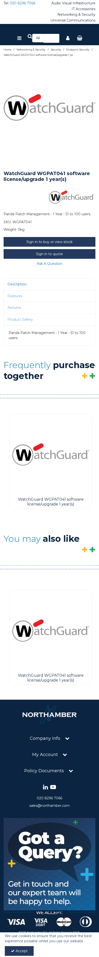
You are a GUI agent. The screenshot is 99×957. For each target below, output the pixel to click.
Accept (22, 951)
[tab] (49, 284)
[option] (49, 107)
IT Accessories (83, 9)
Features (14, 296)
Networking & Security (76, 15)
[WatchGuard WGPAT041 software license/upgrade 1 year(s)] (50, 454)
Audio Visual (61, 3)
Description (17, 284)
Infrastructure (84, 3)
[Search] (54, 38)
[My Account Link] (68, 38)
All (38, 38)
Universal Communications (72, 20)
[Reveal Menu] (19, 38)
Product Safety (20, 319)
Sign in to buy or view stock (49, 242)
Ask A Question (49, 263)
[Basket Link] (80, 38)
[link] (45, 787)
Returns (14, 307)
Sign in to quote (49, 254)
